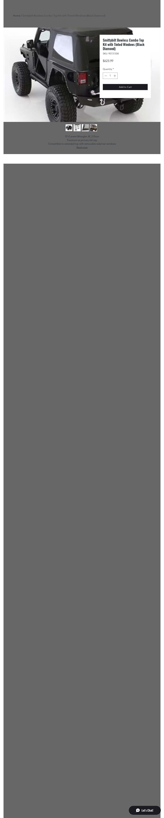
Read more (82, 147)
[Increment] (115, 76)
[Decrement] (105, 76)
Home (16, 15)
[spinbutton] (110, 76)
